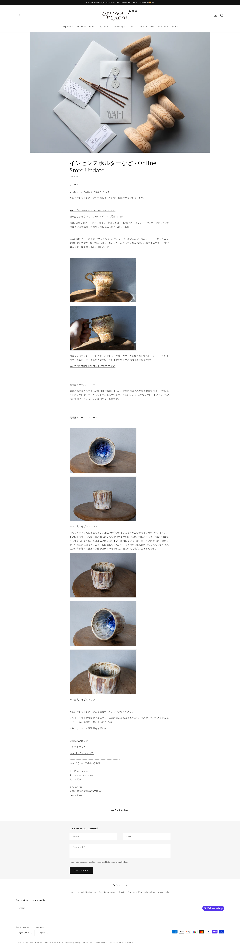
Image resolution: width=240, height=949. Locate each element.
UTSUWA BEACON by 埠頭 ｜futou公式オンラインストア (43, 942)
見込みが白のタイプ (107, 541)
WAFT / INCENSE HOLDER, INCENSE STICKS (92, 210)
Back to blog (122, 810)
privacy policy (164, 892)
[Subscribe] (63, 908)
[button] (19, 15)
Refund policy (88, 942)
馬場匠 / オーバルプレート (83, 385)
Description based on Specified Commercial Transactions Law (127, 892)
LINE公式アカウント (80, 741)
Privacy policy (101, 942)
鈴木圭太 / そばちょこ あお (84, 526)
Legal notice (128, 942)
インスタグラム (78, 747)
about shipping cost (87, 892)
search (73, 892)
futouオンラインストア (82, 753)
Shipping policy (115, 942)
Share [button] (75, 185)
